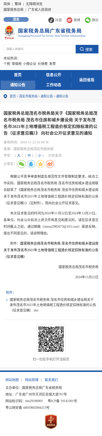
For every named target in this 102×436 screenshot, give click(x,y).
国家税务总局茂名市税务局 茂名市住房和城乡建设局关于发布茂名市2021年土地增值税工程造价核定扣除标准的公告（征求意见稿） (51, 250)
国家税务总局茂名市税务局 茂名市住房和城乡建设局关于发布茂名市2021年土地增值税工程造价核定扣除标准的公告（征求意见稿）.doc (53, 305)
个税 (7, 64)
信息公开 (53, 75)
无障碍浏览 (34, 4)
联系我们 (51, 380)
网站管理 (31, 380)
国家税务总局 (13, 9)
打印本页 (55, 155)
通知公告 (17, 85)
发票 (52, 64)
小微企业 (29, 64)
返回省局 (86, 80)
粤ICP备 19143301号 (62, 401)
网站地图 (12, 380)
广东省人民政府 (39, 9)
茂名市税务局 (28, 96)
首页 (18, 75)
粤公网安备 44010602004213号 (27, 407)
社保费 (43, 64)
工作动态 (53, 85)
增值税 (17, 64)
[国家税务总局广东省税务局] (44, 32)
